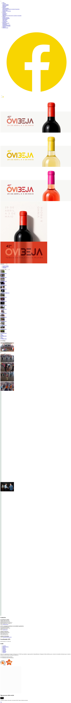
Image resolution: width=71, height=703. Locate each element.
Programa (4, 11)
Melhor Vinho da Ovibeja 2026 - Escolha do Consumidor (11, 15)
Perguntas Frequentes (6, 18)
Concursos (4, 649)
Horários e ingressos (5, 17)
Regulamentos (4, 13)
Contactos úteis (4, 21)
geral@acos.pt (5, 629)
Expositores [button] (4, 22)
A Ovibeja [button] (4, 3)
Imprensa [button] (4, 7)
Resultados (4, 14)
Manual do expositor (5, 23)
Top (1, 702)
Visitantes (4, 650)
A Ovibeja (4, 645)
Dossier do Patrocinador (6, 25)
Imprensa (4, 647)
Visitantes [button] (4, 16)
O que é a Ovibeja (5, 4)
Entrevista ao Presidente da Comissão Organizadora (10, 9)
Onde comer (4, 20)
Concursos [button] (4, 12)
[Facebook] (36, 95)
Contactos (4, 26)
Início (3, 2)
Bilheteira (5, 27)
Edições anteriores (5, 5)
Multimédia (4, 6)
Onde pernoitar (4, 19)
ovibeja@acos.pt (5, 624)
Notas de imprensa (5, 8)
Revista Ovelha (5, 10)
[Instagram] (3, 97)
